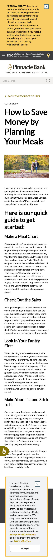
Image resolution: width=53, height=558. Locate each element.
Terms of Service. (22, 540)
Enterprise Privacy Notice (23, 534)
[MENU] (3, 55)
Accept (25, 548)
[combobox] (22, 80)
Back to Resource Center (24, 96)
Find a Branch (48, 55)
